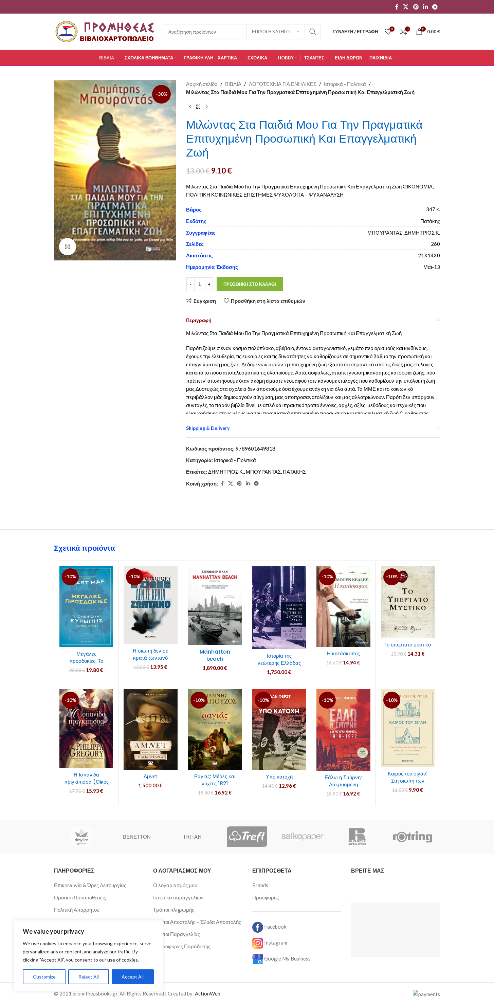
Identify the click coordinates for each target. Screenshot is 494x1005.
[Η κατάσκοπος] (343, 606)
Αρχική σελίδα (202, 84)
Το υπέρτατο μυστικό (407, 644)
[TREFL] (246, 837)
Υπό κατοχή (279, 776)
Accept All (133, 977)
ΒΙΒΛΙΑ (233, 84)
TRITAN (192, 837)
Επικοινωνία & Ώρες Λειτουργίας (90, 885)
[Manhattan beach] (215, 605)
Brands (260, 885)
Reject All (88, 977)
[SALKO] (302, 837)
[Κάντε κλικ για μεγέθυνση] (67, 246)
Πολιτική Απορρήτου (76, 910)
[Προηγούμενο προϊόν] (190, 107)
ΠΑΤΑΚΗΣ (294, 472)
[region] (88, 955)
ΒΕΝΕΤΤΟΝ (137, 837)
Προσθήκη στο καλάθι (249, 284)
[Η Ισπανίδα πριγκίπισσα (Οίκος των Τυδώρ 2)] (86, 728)
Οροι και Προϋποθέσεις (80, 897)
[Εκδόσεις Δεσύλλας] (81, 837)
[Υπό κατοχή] (279, 729)
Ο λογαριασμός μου (175, 885)
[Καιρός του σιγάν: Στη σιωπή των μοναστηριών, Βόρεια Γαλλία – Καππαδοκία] (408, 728)
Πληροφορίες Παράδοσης (182, 946)
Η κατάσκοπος (343, 653)
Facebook (274, 927)
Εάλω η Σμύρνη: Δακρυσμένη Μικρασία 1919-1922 (343, 784)
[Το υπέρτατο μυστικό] (408, 602)
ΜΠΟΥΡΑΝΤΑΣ (263, 472)
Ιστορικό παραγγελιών (178, 897)
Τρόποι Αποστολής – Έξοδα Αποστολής (197, 922)
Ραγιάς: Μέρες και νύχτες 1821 (214, 780)
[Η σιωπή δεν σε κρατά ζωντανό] (150, 605)
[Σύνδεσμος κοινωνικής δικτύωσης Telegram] (435, 7)
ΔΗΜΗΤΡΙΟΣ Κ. (226, 472)
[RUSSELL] (357, 837)
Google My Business (287, 958)
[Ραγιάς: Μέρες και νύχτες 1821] (215, 729)
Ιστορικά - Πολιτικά (345, 84)
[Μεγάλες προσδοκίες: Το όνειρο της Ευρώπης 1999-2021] (86, 606)
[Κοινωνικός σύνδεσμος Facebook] (397, 7)
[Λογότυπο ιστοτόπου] (105, 31)
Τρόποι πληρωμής (173, 910)
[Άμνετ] (150, 729)
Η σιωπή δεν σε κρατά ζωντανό (150, 654)
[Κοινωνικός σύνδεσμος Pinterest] (416, 7)
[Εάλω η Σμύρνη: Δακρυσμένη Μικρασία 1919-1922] (343, 730)
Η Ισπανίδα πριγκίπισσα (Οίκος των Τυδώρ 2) (86, 781)
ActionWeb (207, 993)
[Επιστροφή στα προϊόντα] (198, 107)
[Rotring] (412, 837)
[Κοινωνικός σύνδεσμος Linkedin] (425, 7)
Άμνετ (150, 776)
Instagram (275, 942)
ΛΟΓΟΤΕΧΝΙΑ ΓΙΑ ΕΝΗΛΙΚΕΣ (282, 84)
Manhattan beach (215, 655)
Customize (44, 977)
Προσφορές (265, 897)
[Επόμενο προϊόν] (206, 107)
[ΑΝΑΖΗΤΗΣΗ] (313, 31)
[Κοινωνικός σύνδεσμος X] (406, 7)
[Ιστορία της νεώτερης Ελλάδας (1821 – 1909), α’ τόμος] (279, 607)
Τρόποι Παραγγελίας (176, 934)
